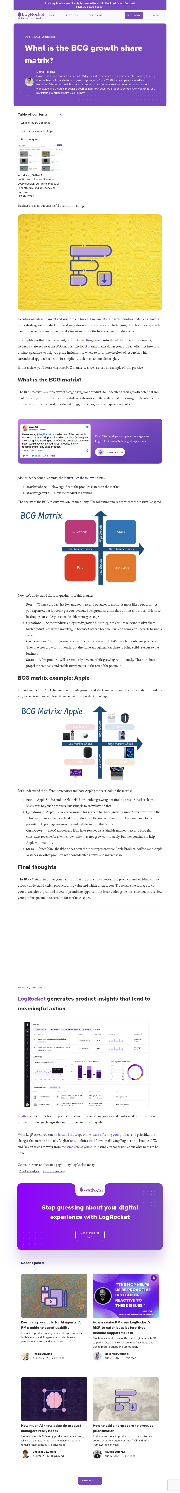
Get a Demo (133, 15)
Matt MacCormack (116, 1354)
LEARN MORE (26, 196)
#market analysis (29, 1171)
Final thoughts (29, 139)
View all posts (90, 1480)
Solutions (95, 15)
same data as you (77, 1147)
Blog (52, 15)
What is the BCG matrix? (35, 122)
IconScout (42, 987)
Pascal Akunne (42, 1354)
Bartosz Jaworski (44, 1452)
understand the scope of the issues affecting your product (92, 1134)
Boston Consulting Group (84, 340)
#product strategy (54, 1171)
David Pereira (45, 72)
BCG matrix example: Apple (37, 131)
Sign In (156, 15)
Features (72, 15)
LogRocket (32, 998)
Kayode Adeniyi (114, 1452)
